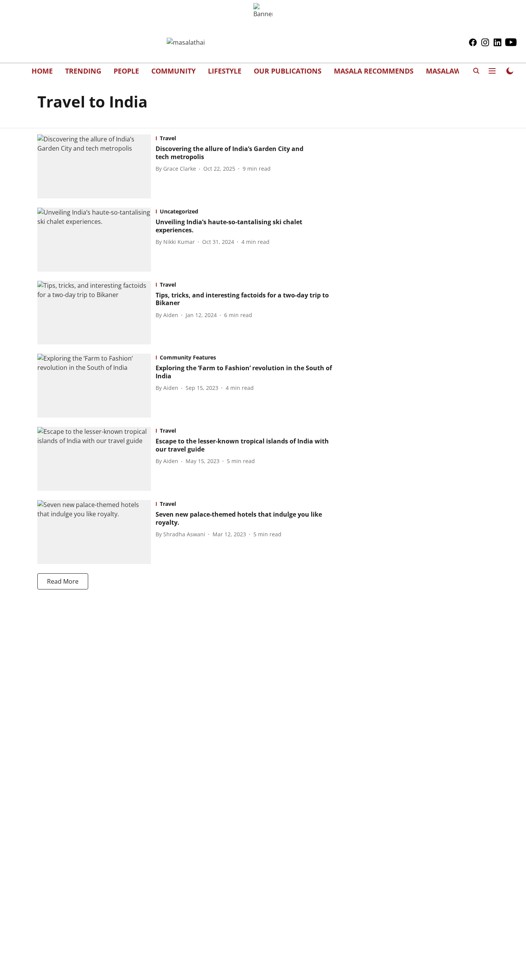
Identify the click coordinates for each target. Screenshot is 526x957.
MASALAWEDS (449, 71)
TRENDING (83, 71)
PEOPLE (126, 71)
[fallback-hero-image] (96, 166)
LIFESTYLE (224, 71)
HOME (42, 71)
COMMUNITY (173, 71)
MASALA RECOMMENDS (374, 71)
